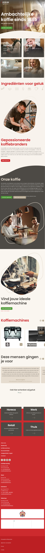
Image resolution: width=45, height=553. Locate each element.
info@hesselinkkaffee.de (6, 494)
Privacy (2, 546)
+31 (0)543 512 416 (6, 469)
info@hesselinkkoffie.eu (6, 470)
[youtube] (7, 460)
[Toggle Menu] (43, 2)
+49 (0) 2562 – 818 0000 (7, 492)
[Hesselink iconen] (22, 87)
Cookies (2, 549)
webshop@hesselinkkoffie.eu (7, 505)
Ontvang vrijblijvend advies (31, 196)
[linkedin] (10, 460)
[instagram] (5, 460)
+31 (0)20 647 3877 (6, 480)
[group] (12, 337)
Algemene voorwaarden (6, 542)
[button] (40, 321)
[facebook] (2, 460)
